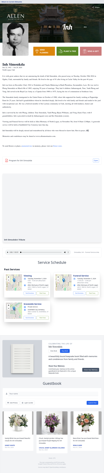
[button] (14, 280)
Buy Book (65, 351)
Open (96, 160)
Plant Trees (43, 293)
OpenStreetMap (54, 467)
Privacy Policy (46, 464)
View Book (53, 351)
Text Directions (29, 293)
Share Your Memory (90, 370)
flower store (57, 146)
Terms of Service (57, 464)
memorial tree (27, 146)
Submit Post (92, 403)
